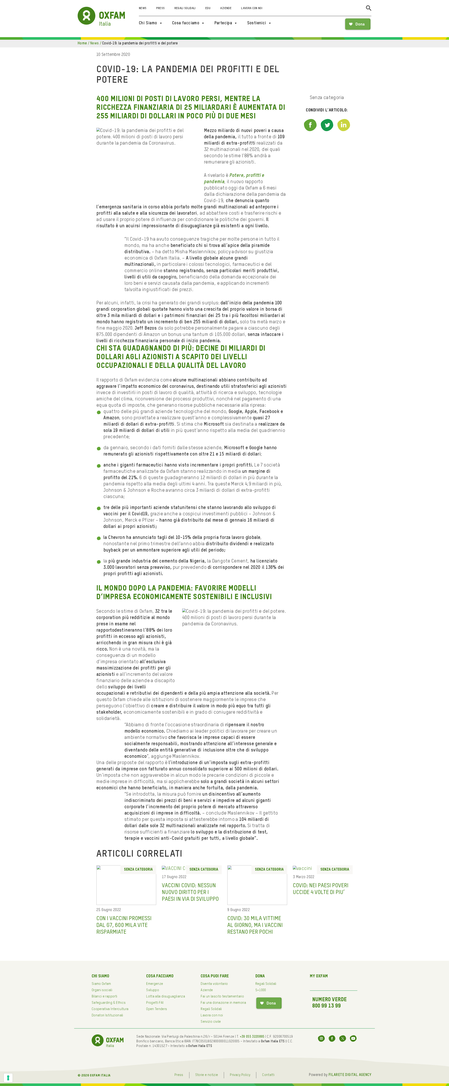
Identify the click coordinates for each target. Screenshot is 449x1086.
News (142, 8)
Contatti (268, 1075)
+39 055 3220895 (252, 1036)
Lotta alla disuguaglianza (165, 996)
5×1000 (260, 990)
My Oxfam (319, 976)
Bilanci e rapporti (104, 996)
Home (82, 43)
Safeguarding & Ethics (109, 1002)
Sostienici (256, 23)
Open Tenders (156, 1009)
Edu (207, 8)
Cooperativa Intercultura (110, 1009)
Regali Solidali (185, 8)
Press (160, 8)
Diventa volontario (214, 984)
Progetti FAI (154, 1002)
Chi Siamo (148, 23)
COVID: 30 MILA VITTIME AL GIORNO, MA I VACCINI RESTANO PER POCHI (255, 925)
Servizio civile (211, 1021)
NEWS (94, 43)
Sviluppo (152, 990)
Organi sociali (102, 990)
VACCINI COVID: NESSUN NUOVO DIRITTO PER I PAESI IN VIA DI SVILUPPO (190, 892)
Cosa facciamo (185, 23)
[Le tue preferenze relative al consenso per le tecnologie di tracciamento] (8, 1077)
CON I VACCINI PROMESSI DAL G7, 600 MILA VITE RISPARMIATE (124, 925)
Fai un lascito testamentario (222, 996)
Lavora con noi (251, 8)
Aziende (226, 8)
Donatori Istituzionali (107, 1015)
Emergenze (154, 984)
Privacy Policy (240, 1075)
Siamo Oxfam (101, 984)
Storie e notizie (206, 1075)
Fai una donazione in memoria (223, 1002)
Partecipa (223, 23)
